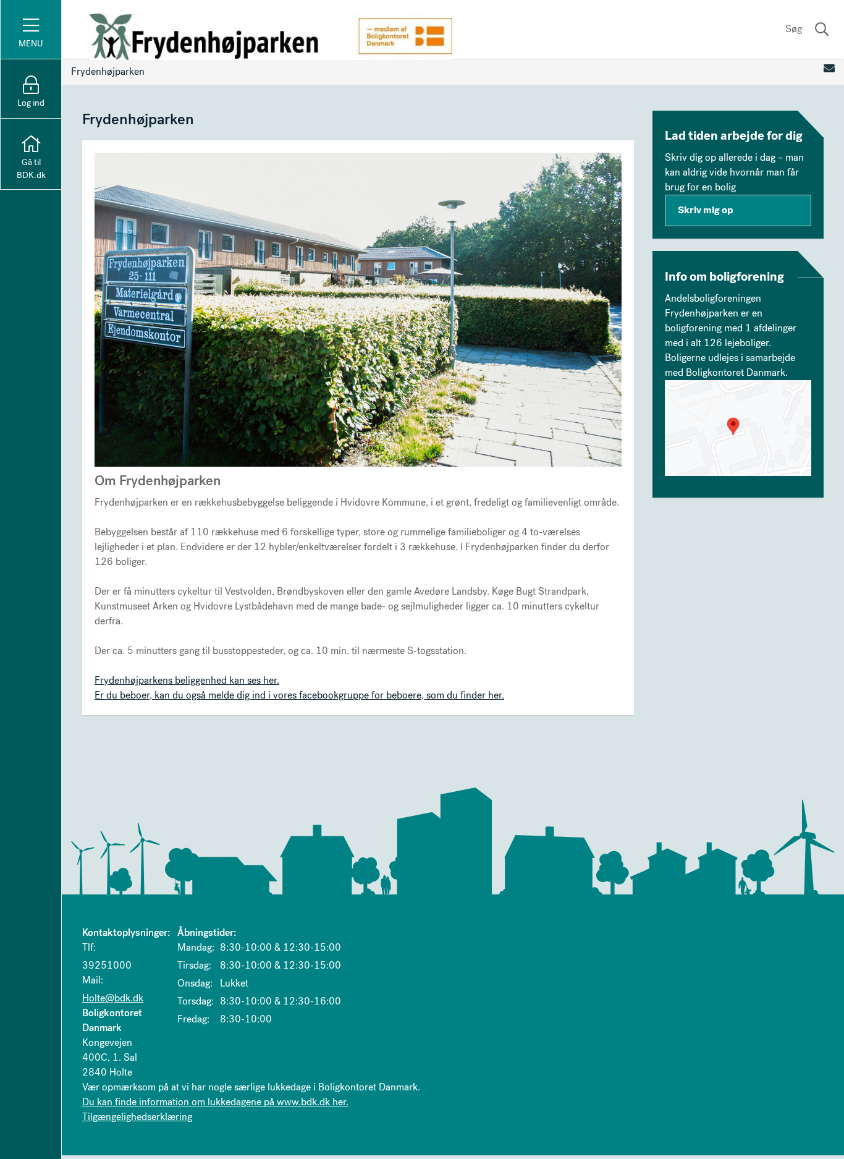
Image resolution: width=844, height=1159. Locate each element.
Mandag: (195, 947)
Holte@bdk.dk (112, 997)
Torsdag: (195, 1001)
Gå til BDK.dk (31, 168)
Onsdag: (195, 983)
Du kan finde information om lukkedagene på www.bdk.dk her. (215, 1101)
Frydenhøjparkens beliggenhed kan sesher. (187, 680)
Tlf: (89, 947)
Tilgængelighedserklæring (137, 1116)
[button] (738, 428)
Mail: (92, 980)
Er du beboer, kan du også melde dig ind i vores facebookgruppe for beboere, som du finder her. (299, 695)
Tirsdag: (194, 965)
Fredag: (193, 1019)
